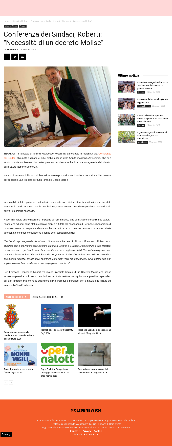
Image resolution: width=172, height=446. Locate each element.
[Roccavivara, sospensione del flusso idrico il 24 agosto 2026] (94, 354)
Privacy (87, 431)
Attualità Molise (20, 21)
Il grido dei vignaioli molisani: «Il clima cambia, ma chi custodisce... (152, 135)
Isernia (141, 125)
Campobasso (144, 106)
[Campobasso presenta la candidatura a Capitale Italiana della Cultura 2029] (20, 316)
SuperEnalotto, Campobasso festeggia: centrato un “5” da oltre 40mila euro (55, 372)
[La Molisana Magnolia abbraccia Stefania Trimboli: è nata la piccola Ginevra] (126, 87)
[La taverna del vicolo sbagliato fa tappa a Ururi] (126, 103)
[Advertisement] (57, 191)
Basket (141, 92)
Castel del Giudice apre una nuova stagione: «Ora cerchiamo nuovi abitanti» (152, 118)
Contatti (75, 431)
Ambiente (142, 142)
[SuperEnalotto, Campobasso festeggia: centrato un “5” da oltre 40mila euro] (57, 354)
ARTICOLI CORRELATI (17, 297)
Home (7, 21)
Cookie (98, 431)
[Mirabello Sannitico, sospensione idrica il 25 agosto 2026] (94, 315)
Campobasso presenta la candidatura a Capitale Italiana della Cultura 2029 (19, 335)
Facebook (89, 434)
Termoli (23, 26)
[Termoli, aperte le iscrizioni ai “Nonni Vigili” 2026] (20, 354)
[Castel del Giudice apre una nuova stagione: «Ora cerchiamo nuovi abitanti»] (126, 120)
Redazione (12, 49)
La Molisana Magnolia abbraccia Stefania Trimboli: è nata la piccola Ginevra (152, 85)
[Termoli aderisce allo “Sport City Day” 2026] (57, 315)
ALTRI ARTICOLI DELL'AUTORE (48, 297)
